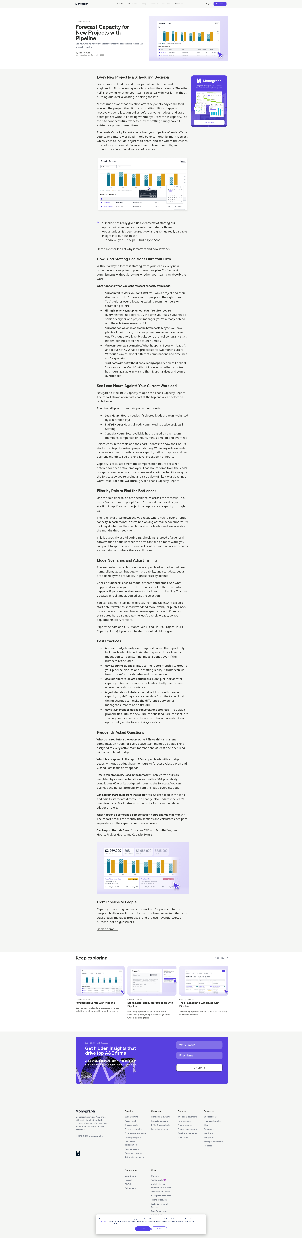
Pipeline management (188, 1133)
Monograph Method (213, 1141)
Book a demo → (107, 929)
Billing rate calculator (161, 1195)
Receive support (132, 1149)
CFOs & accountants (160, 1125)
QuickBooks (130, 1175)
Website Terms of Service (159, 1205)
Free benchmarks (212, 1120)
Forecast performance (135, 1133)
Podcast (208, 1145)
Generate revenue (133, 1153)
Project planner (185, 1125)
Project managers (159, 1120)
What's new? (183, 1137)
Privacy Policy (103, 1221)
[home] (82, 3)
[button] (121, 4)
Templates (209, 1137)
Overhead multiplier (160, 1191)
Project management (187, 1129)
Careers (155, 1175)
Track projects (131, 1125)
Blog (206, 1125)
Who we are (179, 4)
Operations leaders (160, 1129)
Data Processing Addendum (159, 1213)
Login (208, 4)
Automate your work (134, 1157)
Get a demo (220, 4)
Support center (211, 1116)
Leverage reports (133, 1137)
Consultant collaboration (131, 1143)
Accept (143, 1229)
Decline (159, 1229)
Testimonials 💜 (158, 1180)
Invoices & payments (187, 1116)
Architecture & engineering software (161, 1186)
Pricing (143, 4)
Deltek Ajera (130, 1188)
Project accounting (133, 1129)
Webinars (208, 1133)
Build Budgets (131, 1116)
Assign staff (130, 1120)
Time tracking (184, 1120)
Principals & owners (160, 1116)
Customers (154, 4)
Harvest (128, 1180)
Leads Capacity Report (164, 481)
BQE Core (129, 1184)
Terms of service (159, 1199)
